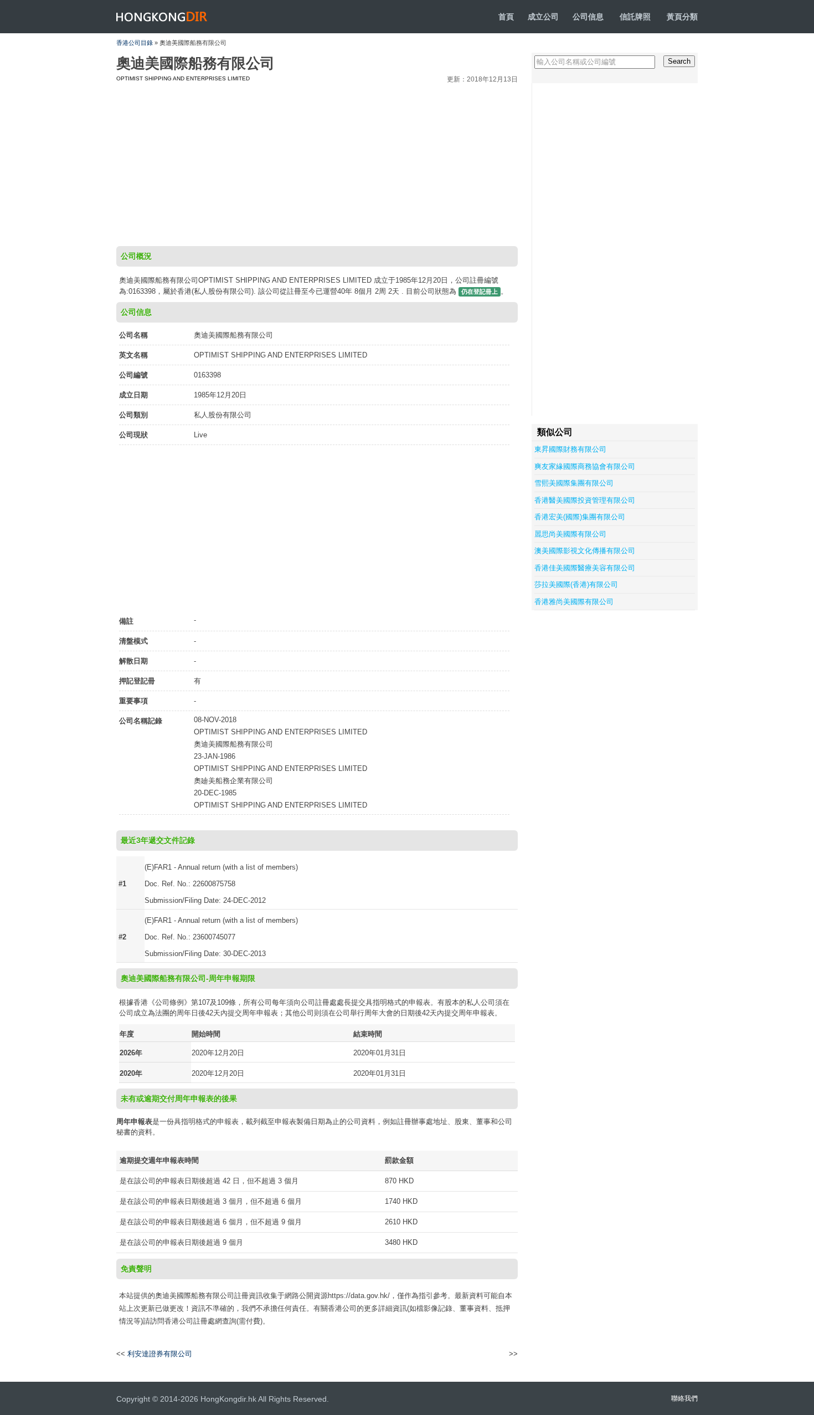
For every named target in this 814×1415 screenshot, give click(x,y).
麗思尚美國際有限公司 (570, 534)
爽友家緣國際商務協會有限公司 (584, 466)
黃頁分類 (682, 16)
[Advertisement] (317, 163)
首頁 (506, 16)
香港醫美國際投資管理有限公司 (584, 500)
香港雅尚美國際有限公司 (574, 601)
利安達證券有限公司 (159, 1354)
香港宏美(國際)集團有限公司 (579, 517)
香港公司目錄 (134, 42)
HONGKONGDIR (161, 17)
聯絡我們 (684, 1398)
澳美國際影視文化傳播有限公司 (584, 550)
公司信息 (588, 16)
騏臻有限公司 (488, 1354)
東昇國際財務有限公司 (570, 449)
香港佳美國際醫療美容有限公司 (584, 568)
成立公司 (543, 16)
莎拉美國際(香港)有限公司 (576, 584)
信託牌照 (635, 16)
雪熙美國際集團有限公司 (574, 483)
